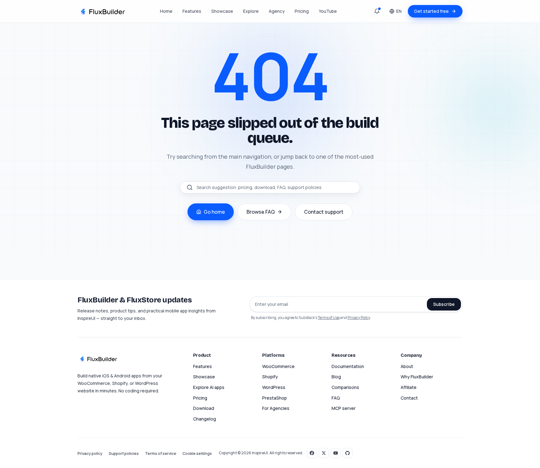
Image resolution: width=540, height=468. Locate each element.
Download (203, 408)
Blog (336, 377)
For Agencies (275, 408)
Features (191, 11)
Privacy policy (90, 453)
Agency (277, 11)
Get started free (431, 11)
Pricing (302, 11)
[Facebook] (312, 453)
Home (166, 11)
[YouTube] (336, 453)
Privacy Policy (359, 317)
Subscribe (444, 304)
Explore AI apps (208, 387)
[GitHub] (347, 453)
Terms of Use (328, 317)
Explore (251, 11)
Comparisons (345, 387)
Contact (409, 398)
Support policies (124, 453)
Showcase (222, 11)
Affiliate (409, 387)
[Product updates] (377, 11)
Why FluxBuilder (417, 377)
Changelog (204, 419)
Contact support (323, 211)
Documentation (348, 366)
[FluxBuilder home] (102, 11)
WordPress (273, 387)
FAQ (336, 398)
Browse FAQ (261, 211)
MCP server (344, 408)
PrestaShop (274, 398)
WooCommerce (278, 366)
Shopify (270, 377)
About (407, 366)
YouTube (328, 11)
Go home (214, 211)
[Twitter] (324, 453)
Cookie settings (197, 453)
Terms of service (160, 453)
